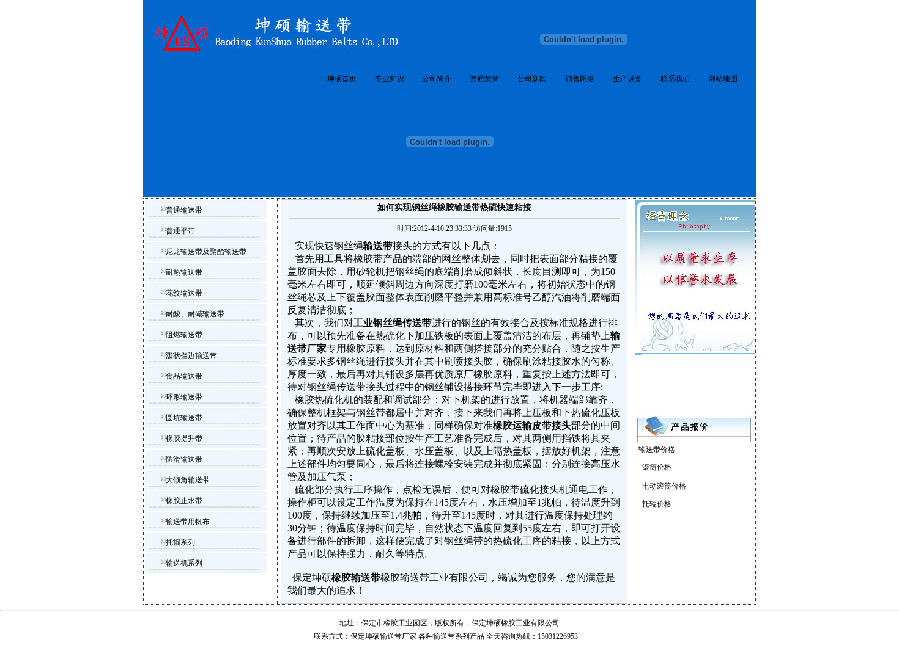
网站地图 (723, 79)
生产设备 (627, 79)
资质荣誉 (484, 79)
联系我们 (675, 79)
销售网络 (579, 79)
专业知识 (389, 79)
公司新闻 (532, 79)
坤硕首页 (342, 79)
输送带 (444, 636)
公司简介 (436, 79)
